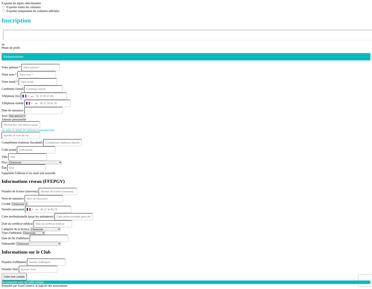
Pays (5, 162)
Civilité (6, 204)
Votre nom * (9, 74)
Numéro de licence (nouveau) (20, 191)
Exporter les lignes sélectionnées (21, 3)
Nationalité (9, 243)
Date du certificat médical (18, 223)
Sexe (5, 115)
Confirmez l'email (12, 88)
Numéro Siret (10, 269)
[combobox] (25, 96)
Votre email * (10, 81)
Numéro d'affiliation (14, 262)
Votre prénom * (11, 67)
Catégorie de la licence (16, 229)
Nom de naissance (13, 198)
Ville (5, 156)
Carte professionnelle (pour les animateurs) (28, 216)
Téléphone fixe (11, 96)
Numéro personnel (13, 209)
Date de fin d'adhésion (16, 238)
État (4, 167)
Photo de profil (11, 47)
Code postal (9, 149)
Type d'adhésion (12, 232)
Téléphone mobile (13, 103)
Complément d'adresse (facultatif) (22, 142)
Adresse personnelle (14, 119)
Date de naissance (13, 110)
